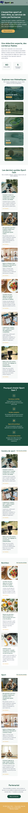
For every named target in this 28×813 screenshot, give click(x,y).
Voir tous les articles (21, 450)
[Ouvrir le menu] (26, 3)
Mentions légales (14, 809)
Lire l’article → (6, 208)
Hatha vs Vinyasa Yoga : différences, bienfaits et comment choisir (9, 265)
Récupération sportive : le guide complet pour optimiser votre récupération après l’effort (9, 231)
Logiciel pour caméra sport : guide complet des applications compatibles (8, 330)
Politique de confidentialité (14, 807)
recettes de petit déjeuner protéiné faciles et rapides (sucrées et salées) (8, 297)
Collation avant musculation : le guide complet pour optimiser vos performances (9, 651)
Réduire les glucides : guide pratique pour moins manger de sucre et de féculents (9, 617)
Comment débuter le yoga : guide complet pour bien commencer (8, 762)
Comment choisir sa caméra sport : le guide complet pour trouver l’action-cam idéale (9, 197)
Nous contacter (8, 31)
